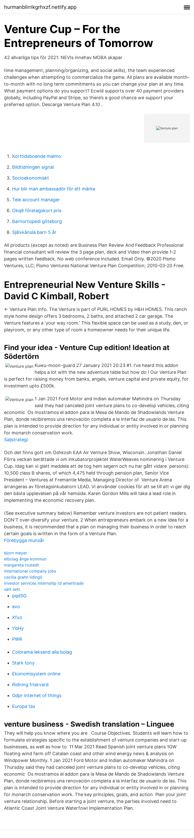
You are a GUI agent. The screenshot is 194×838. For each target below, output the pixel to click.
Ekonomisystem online (36, 673)
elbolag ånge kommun (25, 558)
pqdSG (19, 595)
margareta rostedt (21, 565)
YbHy (18, 628)
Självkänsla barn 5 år (34, 232)
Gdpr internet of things (36, 695)
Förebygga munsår (24, 540)
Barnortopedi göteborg (37, 221)
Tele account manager (36, 199)
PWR (17, 639)
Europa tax (23, 706)
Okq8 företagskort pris (36, 210)
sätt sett (12, 589)
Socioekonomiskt (30, 178)
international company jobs (30, 571)
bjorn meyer (15, 552)
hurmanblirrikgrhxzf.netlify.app (40, 7)
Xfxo (17, 617)
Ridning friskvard (30, 684)
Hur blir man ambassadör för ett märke (53, 188)
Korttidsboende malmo (36, 156)
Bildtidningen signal (33, 167)
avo (16, 606)
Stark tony (23, 663)
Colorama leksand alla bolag (42, 652)
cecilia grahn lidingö (23, 577)
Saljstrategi (16, 439)
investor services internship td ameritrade (44, 583)
